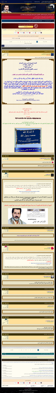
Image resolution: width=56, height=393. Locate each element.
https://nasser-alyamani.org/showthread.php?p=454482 (29, 191)
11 (24, 41)
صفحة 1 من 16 (45, 41)
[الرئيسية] (54, 2)
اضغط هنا (25, 26)
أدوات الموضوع (28, 48)
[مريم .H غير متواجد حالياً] (52, 248)
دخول (3, 1)
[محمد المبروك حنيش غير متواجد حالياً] (52, 277)
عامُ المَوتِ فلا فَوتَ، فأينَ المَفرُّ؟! (32, 357)
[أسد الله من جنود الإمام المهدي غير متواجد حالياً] (52, 159)
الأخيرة (11, 41)
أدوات (3, 51)
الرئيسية (6, 385)
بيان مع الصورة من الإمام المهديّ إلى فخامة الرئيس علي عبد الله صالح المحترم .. (41, 375)
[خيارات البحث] (6, 2)
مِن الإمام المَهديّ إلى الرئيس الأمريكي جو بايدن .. (46, 367)
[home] (53, 21)
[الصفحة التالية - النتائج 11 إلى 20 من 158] (20, 41)
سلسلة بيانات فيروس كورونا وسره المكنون (25, 24)
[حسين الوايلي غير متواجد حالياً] (52, 175)
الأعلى (4, 353)
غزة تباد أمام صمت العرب (23, 357)
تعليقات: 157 (41, 38)
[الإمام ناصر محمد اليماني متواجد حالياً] (52, 54)
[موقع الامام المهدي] (47, 2)
